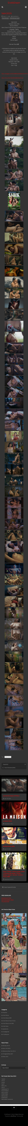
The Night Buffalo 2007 (8, 1054)
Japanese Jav (5, 1029)
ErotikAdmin (16, 16)
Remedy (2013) (6, 1045)
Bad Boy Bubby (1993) (9, 846)
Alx (22, 1116)
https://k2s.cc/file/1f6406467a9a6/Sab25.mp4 (12, 78)
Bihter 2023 (5, 1056)
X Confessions (6, 1034)
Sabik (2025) (8, 757)
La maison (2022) (7, 821)
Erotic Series (5, 1026)
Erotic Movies (5, 18)
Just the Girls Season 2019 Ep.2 (11, 796)
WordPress (13, 1116)
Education (5, 1012)
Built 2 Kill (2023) (6, 1048)
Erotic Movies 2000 (14, 18)
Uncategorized (6, 1031)
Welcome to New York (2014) (9, 1051)
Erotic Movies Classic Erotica (9, 1020)
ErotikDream (14, 2)
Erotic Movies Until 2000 (8, 1023)
